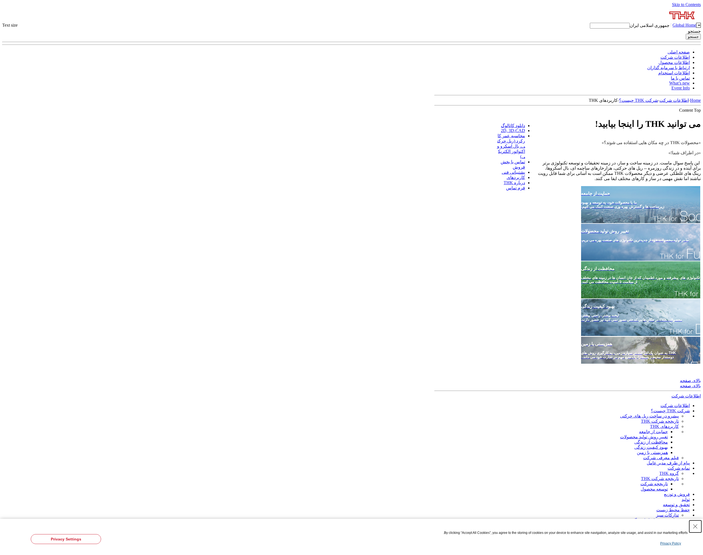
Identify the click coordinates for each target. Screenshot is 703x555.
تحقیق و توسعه (676, 504)
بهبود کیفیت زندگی (651, 447)
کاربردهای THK (664, 426)
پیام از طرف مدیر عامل (668, 463)
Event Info (680, 88)
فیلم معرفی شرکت (661, 457)
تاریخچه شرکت (654, 483)
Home (695, 100)
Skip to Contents (686, 4)
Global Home (684, 25)
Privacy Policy (670, 543)
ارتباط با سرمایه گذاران (668, 67)
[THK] (682, 21)
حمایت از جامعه (653, 431)
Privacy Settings (66, 539)
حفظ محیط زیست (673, 510)
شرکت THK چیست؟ (638, 100)
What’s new (679, 83)
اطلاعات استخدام (674, 73)
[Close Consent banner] (695, 526)
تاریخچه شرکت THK (660, 421)
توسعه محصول (654, 489)
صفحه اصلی (679, 52)
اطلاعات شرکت (675, 57)
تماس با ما (680, 78)
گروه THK (669, 473)
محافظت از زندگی (651, 442)
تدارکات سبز (667, 515)
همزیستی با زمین (652, 452)
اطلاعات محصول (674, 62)
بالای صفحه (690, 380)
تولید (686, 499)
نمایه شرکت (679, 468)
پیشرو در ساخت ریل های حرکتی (649, 416)
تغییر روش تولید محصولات (644, 437)
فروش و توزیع (677, 494)
